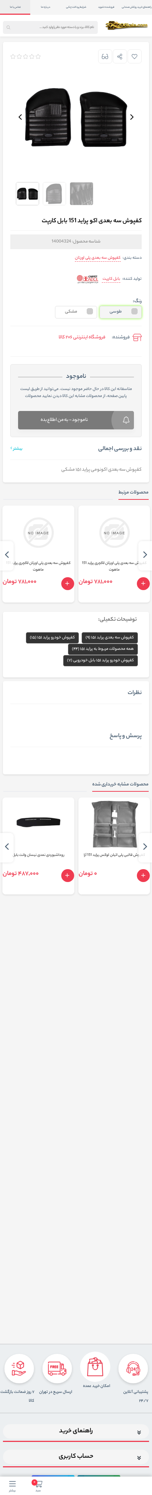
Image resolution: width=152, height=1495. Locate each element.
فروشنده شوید (106, 7)
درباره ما (45, 7)
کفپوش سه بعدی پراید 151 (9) (110, 637)
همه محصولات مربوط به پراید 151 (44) (103, 649)
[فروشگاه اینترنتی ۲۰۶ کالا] (127, 25)
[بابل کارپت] (88, 279)
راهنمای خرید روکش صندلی (137, 7)
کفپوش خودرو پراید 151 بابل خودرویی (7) (100, 660)
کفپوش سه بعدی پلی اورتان (98, 258)
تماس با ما (15, 7)
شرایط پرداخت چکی (76, 7)
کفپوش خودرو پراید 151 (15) (52, 637)
